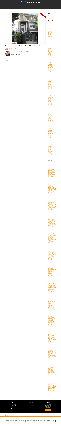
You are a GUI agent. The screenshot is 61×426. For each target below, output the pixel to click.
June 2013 (49, 148)
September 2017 (50, 97)
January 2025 (50, 38)
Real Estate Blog (50, 17)
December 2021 (50, 64)
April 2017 (49, 102)
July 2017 (49, 99)
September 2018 (50, 89)
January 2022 (50, 63)
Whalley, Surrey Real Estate (52, 385)
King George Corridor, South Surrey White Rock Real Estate (52, 279)
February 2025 (50, 37)
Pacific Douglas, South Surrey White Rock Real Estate (51, 308)
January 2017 (50, 105)
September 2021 (50, 67)
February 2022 (50, 62)
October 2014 (50, 132)
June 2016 (49, 112)
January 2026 (50, 30)
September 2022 (50, 54)
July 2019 (49, 82)
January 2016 (50, 117)
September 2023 (50, 47)
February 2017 (50, 104)
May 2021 (49, 71)
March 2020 (50, 80)
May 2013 (49, 149)
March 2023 (50, 51)
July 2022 (49, 56)
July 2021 (49, 69)
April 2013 (49, 150)
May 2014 (49, 137)
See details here (13, 53)
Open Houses (50, 16)
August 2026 (50, 22)
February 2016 (50, 116)
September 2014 (50, 133)
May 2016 (49, 113)
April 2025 (49, 35)
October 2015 (50, 119)
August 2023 (50, 48)
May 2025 (49, 34)
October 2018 (50, 88)
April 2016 (49, 114)
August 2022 (50, 55)
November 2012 (50, 155)
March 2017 (50, 103)
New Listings (50, 15)
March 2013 (50, 151)
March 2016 (50, 115)
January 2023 (50, 52)
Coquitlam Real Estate (51, 223)
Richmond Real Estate (51, 324)
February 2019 (50, 87)
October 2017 (50, 96)
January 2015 (50, 129)
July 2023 (49, 49)
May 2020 (49, 79)
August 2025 (50, 33)
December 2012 (50, 154)
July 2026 (49, 23)
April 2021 (49, 72)
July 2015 (49, 122)
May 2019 (49, 84)
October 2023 (50, 46)
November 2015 (50, 118)
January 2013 (50, 153)
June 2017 (49, 100)
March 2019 (50, 86)
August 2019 (50, 81)
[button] (11, 408)
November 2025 (50, 31)
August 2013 (50, 146)
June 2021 (49, 70)
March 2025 (50, 36)
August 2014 (50, 134)
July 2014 (49, 135)
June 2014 (49, 136)
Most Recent (50, 21)
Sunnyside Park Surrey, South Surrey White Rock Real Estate (52, 362)
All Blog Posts (50, 14)
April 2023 (49, 50)
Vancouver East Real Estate (52, 371)
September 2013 (50, 145)
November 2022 (50, 53)
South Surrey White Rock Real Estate (11, 48)
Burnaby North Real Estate (52, 187)
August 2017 (50, 98)
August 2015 (50, 121)
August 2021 (50, 68)
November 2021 (50, 65)
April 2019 (49, 85)
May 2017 (49, 101)
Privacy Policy (45, 415)
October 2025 (50, 32)
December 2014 (50, 130)
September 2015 (50, 120)
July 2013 (49, 147)
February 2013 (50, 152)
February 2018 (50, 95)
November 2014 (50, 131)
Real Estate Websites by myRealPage (51, 415)
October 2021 (50, 66)
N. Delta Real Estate (51, 300)
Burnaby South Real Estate (52, 188)
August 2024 (50, 39)
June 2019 (49, 83)
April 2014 (49, 138)
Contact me (48, 410)
